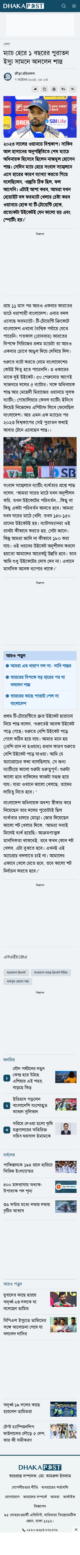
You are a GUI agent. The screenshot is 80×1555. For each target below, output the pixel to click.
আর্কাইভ (69, 1496)
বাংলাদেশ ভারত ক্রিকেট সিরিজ (51, 972)
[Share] (35, 89)
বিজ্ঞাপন (40, 1506)
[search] (64, 6)
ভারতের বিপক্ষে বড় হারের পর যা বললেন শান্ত (38, 681)
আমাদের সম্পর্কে (35, 1496)
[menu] (73, 6)
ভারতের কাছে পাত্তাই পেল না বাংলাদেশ (35, 699)
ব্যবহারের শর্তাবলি (54, 1487)
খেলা (6, 44)
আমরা (55, 1496)
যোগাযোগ (12, 1496)
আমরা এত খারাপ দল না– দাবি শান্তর (41, 666)
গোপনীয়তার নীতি (25, 1487)
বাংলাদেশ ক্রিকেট (16, 972)
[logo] (23, 6)
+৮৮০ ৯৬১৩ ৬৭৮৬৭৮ (42, 1530)
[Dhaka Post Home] (40, 1467)
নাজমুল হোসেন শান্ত (18, 981)
